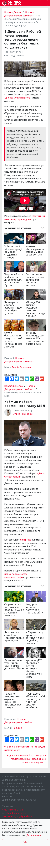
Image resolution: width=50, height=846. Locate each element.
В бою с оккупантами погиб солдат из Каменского (24, 748)
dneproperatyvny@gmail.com (17, 816)
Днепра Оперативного (17, 97)
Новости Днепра (13, 385)
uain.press (25, 539)
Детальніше (33, 835)
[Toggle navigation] (44, 3)
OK (25, 841)
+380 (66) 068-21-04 (12, 809)
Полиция (17, 727)
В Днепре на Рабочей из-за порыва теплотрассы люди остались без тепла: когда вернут (26, 759)
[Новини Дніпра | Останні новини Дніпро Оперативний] (11, 3)
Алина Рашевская (22, 413)
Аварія (15, 367)
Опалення (25, 367)
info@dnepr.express (15, 812)
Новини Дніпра (13, 12)
